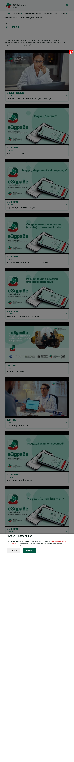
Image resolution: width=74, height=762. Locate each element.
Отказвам (14, 551)
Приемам (29, 551)
